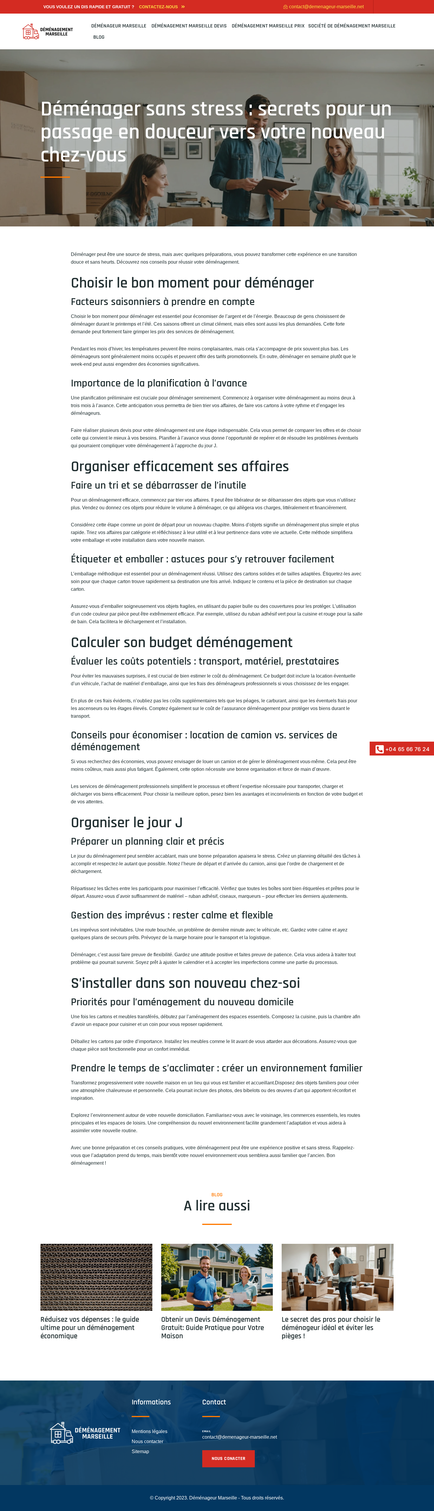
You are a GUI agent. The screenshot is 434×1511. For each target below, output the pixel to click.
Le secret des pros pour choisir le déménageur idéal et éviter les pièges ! (331, 1328)
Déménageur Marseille (119, 25)
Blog (99, 37)
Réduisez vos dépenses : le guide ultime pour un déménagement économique (89, 1328)
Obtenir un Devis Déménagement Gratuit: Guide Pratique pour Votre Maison (212, 1328)
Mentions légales (149, 1431)
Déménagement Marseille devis (189, 25)
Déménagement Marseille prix (268, 25)
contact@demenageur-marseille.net (239, 1437)
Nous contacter (147, 1441)
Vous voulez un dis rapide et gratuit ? (88, 6)
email (206, 1431)
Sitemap (140, 1451)
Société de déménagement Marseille (352, 25)
